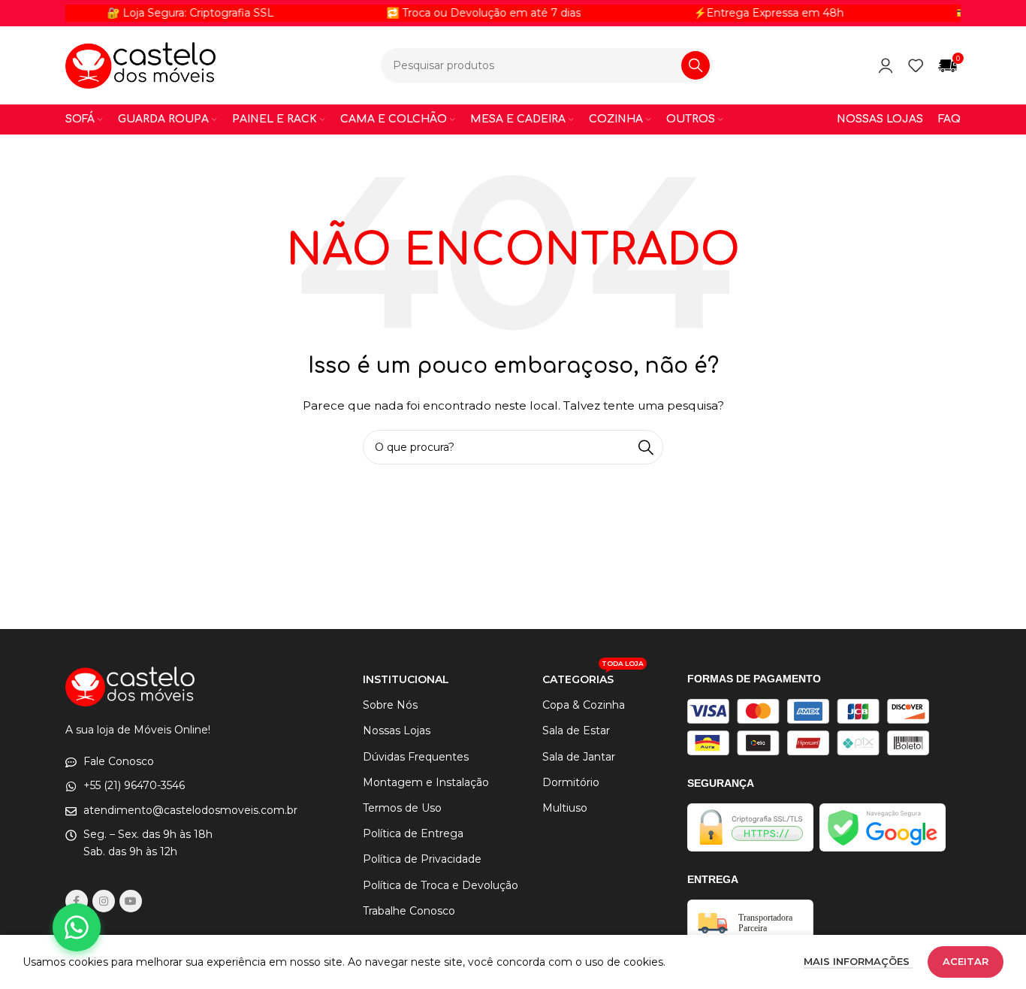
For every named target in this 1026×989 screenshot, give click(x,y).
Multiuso (564, 808)
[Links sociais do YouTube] (130, 901)
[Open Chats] (77, 927)
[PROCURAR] (695, 65)
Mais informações (858, 961)
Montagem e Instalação (426, 782)
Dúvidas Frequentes (416, 757)
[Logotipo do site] (140, 64)
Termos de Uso (402, 808)
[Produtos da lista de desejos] (916, 65)
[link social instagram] (103, 901)
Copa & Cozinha (583, 705)
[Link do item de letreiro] (467, 13)
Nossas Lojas (396, 730)
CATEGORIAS (593, 676)
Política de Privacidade (422, 859)
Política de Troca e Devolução (440, 885)
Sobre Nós (390, 705)
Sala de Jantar (578, 757)
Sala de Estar (576, 730)
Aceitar (965, 961)
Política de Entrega (413, 833)
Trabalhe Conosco (409, 911)
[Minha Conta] (886, 65)
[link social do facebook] (76, 901)
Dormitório (570, 782)
